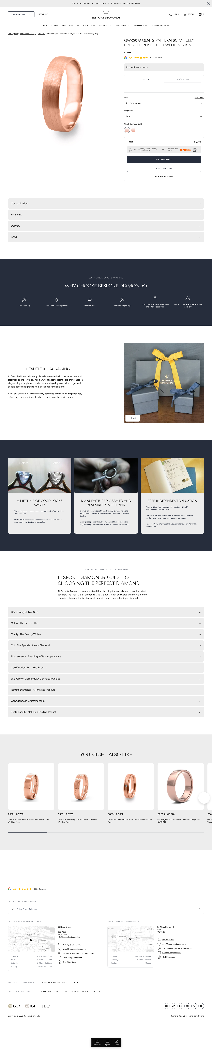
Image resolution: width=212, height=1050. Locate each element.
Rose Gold (41, 34)
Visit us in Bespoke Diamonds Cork (177, 948)
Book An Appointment (21, 14)
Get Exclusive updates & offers (22, 901)
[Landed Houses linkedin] (187, 1006)
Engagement (69, 26)
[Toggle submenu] (78, 25)
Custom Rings (158, 26)
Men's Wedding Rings (28, 34)
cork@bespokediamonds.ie (174, 944)
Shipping (97, 992)
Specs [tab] (145, 79)
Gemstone (120, 26)
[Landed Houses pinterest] (194, 1006)
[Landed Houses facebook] (180, 1006)
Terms (65, 992)
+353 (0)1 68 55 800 (72, 945)
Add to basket (164, 159)
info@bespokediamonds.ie (75, 949)
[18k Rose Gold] (133, 130)
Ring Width (128, 111)
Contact (76, 982)
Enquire (116, 1045)
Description (97, 1045)
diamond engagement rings (31, 511)
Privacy (75, 992)
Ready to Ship (50, 26)
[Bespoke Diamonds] (106, 14)
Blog (57, 992)
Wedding (87, 26)
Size (164, 97)
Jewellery (138, 26)
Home (10, 34)
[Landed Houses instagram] (166, 1006)
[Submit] (199, 909)
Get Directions (69, 962)
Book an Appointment (72, 958)
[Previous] (8, 798)
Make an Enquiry (164, 169)
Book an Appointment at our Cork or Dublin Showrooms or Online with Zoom (106, 3)
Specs (107, 1045)
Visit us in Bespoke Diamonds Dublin (78, 953)
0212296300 (168, 940)
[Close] (208, 3)
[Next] (204, 798)
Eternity (103, 26)
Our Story (46, 992)
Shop (16, 34)
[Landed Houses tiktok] (173, 1006)
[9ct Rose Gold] (127, 130)
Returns (86, 992)
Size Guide (199, 97)
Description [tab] (182, 79)
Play (133, 418)
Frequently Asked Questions (54, 982)
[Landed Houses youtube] (201, 1006)
